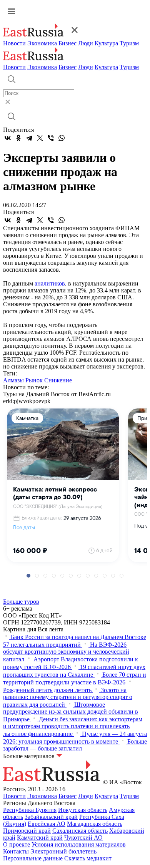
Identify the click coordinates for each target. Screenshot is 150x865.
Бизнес (67, 43)
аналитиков (50, 283)
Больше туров (21, 601)
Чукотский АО (83, 837)
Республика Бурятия (30, 810)
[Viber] (50, 138)
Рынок (34, 380)
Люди (85, 43)
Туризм (129, 43)
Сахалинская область (80, 830)
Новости (14, 43)
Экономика (42, 43)
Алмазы (13, 380)
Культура (106, 43)
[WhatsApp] (61, 138)
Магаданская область (94, 823)
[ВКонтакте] (7, 138)
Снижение (58, 380)
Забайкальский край (51, 817)
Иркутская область (82, 810)
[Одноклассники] (18, 138)
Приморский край (27, 830)
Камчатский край (40, 837)
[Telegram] (29, 138)
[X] (40, 138)
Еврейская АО (46, 823)
